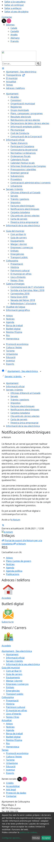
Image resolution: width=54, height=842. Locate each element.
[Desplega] (40, 371)
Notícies (10, 564)
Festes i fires (12, 717)
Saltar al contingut (14, 4)
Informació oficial (15, 386)
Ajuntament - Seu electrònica (22, 371)
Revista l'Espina (14, 740)
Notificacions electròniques (25, 409)
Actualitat (7, 720)
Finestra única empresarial (24, 422)
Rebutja (36, 838)
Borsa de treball (14, 733)
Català (14, 28)
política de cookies (28, 832)
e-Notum (15, 519)
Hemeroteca (12, 746)
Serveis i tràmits (13, 376)
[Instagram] (9, 20)
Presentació (12, 700)
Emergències (13, 690)
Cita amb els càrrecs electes (25, 416)
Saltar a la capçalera (14, 1)
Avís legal (11, 789)
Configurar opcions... (11, 838)
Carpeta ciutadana (20, 412)
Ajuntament (12, 383)
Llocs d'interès (13, 713)
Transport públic (14, 693)
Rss (8, 743)
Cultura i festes (14, 756)
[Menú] (3, 68)
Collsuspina (8, 697)
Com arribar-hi (13, 670)
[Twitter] (4, 20)
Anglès (14, 34)
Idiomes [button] (10, 24)
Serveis (14, 396)
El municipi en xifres (16, 710)
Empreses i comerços (17, 684)
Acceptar (46, 838)
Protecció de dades (16, 792)
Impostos (15, 402)
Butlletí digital (13, 736)
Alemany (15, 37)
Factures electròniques (22, 406)
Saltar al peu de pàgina (16, 11)
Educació (11, 766)
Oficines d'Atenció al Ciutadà (25, 393)
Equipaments (13, 677)
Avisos (9, 557)
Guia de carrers (14, 674)
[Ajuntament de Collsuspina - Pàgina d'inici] (19, 55)
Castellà (15, 31)
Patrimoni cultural (15, 707)
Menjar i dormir (14, 680)
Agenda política (14, 570)
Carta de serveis (19, 419)
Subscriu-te (8, 621)
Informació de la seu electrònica (23, 426)
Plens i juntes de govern (18, 561)
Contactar (7, 17)
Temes (5, 749)
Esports (10, 773)
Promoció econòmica (17, 753)
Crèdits (10, 782)
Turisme (10, 759)
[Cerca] (38, 64)
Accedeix (6, 597)
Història (10, 703)
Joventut (10, 769)
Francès (15, 41)
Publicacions (12, 574)
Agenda (10, 567)
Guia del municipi (11, 667)
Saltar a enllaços (12, 8)
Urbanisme (12, 763)
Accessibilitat (13, 786)
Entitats (10, 687)
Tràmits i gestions (20, 399)
